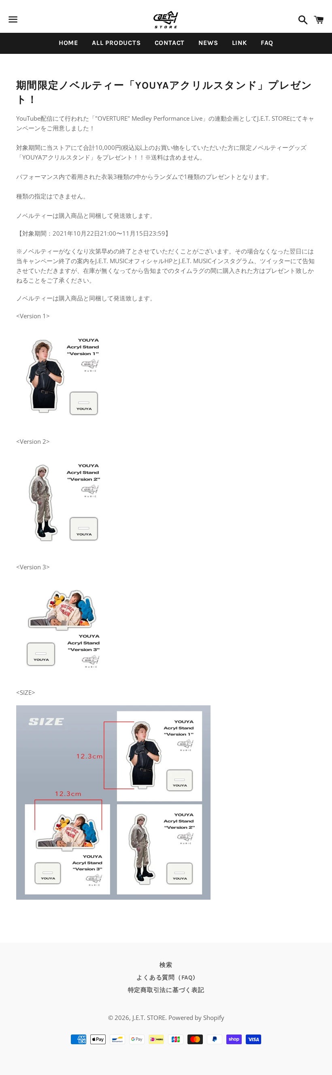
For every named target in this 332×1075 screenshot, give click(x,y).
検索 (166, 965)
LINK (239, 43)
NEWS (208, 43)
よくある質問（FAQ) (165, 977)
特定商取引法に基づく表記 (166, 990)
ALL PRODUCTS (116, 43)
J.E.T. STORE (148, 1017)
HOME (68, 43)
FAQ (267, 43)
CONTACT (170, 43)
